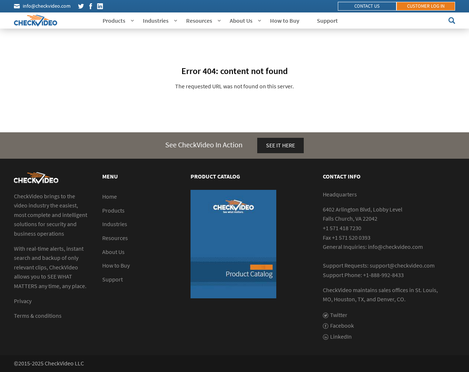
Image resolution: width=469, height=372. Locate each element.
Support (327, 20)
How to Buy (284, 20)
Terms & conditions (38, 315)
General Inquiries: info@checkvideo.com (373, 246)
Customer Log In (425, 6)
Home (109, 196)
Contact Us (367, 6)
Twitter (81, 6)
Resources (199, 20)
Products (114, 20)
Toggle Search (451, 20)
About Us (241, 20)
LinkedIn (100, 6)
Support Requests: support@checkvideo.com (379, 265)
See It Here (280, 145)
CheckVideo (35, 20)
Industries (156, 20)
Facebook (90, 6)
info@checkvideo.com (47, 6)
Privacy (23, 301)
